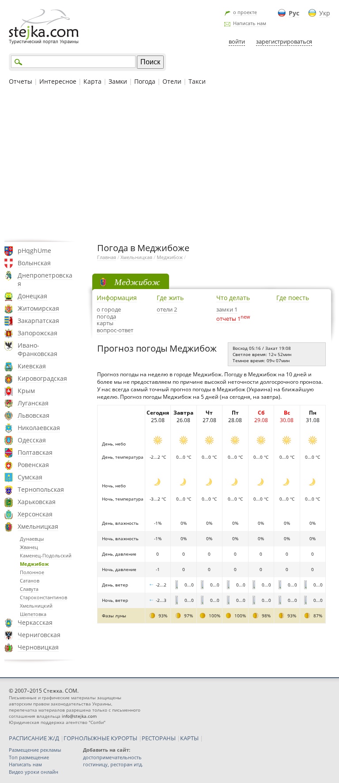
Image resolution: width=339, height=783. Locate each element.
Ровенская (33, 464)
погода (106, 316)
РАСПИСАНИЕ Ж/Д (34, 738)
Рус (294, 13)
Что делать (233, 297)
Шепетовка (33, 614)
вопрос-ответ (115, 330)
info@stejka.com (79, 716)
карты (105, 323)
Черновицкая (38, 647)
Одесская (32, 440)
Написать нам (249, 23)
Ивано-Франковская (37, 349)
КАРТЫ (189, 738)
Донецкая (32, 296)
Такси (197, 81)
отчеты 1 (228, 319)
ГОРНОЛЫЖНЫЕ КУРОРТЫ (100, 738)
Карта (92, 81)
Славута (29, 589)
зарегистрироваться (284, 41)
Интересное (57, 81)
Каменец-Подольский (46, 555)
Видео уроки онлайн (33, 771)
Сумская (30, 477)
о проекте (245, 12)
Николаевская (39, 427)
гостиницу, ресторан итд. (113, 764)
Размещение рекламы (35, 749)
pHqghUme (34, 250)
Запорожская (37, 333)
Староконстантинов (43, 597)
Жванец (29, 547)
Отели (171, 81)
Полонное (32, 572)
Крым (26, 390)
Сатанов (29, 580)
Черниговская (39, 635)
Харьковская (37, 501)
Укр (324, 13)
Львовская (33, 415)
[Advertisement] (169, 162)
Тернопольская (41, 489)
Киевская (32, 366)
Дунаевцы (32, 538)
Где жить (170, 297)
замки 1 (226, 309)
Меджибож (34, 563)
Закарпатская (38, 320)
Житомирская (38, 308)
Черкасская (35, 622)
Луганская (33, 403)
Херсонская (35, 514)
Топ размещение (29, 757)
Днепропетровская (45, 279)
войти (237, 41)
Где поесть (292, 297)
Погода (144, 81)
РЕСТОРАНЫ (159, 738)
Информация (117, 297)
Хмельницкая (38, 526)
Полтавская (35, 452)
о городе (109, 309)
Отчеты (20, 81)
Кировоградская (42, 378)
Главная (106, 257)
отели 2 (167, 309)
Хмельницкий (36, 605)
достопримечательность (112, 757)
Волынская (34, 263)
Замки (118, 81)
